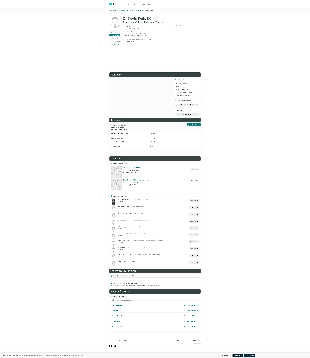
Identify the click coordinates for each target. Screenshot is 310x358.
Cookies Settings (226, 355)
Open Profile (194, 200)
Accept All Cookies (249, 355)
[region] (155, 355)
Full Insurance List (187, 104)
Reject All (237, 355)
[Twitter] (115, 346)
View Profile (194, 168)
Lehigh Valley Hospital (131, 167)
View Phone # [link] (177, 26)
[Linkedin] (112, 346)
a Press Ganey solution (118, 340)
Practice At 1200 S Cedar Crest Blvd (136, 180)
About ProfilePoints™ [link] (115, 44)
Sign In (199, 4)
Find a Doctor (132, 4)
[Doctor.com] (115, 4)
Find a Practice (145, 4)
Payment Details (187, 114)
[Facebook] (110, 346)
